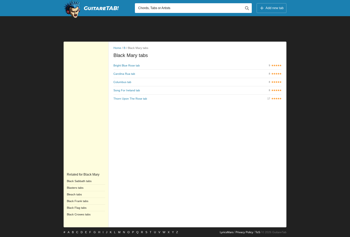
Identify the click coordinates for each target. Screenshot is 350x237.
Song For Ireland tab (126, 90)
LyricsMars (227, 232)
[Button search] (247, 8)
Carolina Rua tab (124, 73)
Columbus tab (122, 82)
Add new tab (275, 8)
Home (117, 48)
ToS (257, 232)
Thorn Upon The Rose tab (130, 98)
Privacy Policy (244, 232)
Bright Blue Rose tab (126, 65)
